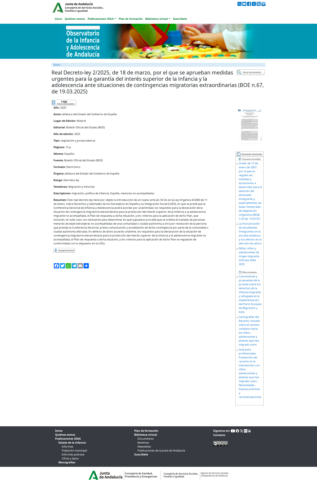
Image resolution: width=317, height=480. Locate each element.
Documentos (146, 438)
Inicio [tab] (58, 18)
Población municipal (74, 450)
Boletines (143, 442)
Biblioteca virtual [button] (156, 18)
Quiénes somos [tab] (75, 18)
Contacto (219, 435)
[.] (251, 72)
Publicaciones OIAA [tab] (68, 438)
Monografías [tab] (66, 462)
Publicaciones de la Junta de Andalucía (161, 450)
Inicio (56, 65)
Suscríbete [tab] (180, 18)
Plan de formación (146, 431)
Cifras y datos (70, 458)
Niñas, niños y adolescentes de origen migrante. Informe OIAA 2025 (249, 256)
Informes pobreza (73, 454)
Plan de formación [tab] (131, 18)
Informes (67, 446)
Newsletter (144, 446)
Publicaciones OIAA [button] (101, 18)
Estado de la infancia (72, 442)
